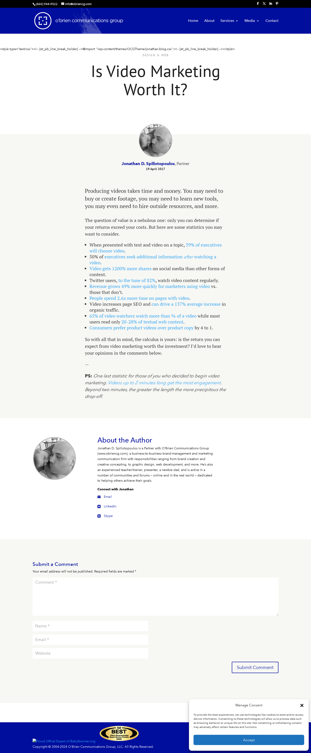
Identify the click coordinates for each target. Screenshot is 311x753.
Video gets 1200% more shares (120, 268)
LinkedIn (110, 506)
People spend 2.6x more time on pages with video (139, 298)
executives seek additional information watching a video (152, 260)
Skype (108, 516)
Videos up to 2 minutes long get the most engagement (164, 382)
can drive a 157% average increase (186, 304)
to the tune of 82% (137, 280)
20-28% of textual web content (152, 322)
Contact (271, 21)
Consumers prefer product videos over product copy (141, 328)
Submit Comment (255, 667)
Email (108, 497)
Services (227, 21)
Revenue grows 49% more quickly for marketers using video (149, 286)
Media (250, 21)
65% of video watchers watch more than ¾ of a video (142, 316)
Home (193, 21)
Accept (249, 740)
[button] (302, 705)
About (209, 21)
